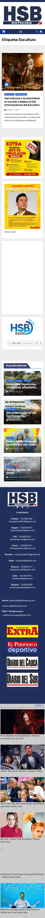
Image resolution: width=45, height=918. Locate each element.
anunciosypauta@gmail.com (23, 587)
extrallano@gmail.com (22, 578)
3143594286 (26, 519)
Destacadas (9, 94)
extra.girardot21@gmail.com (27, 554)
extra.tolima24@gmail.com (22, 530)
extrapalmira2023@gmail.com (22, 521)
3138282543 (26, 528)
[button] (37, 31)
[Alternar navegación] (21, 31)
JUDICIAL (19, 380)
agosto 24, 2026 (16, 392)
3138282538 (26, 585)
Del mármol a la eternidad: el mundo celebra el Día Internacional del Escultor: (22, 102)
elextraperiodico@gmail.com (23, 548)
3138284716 (26, 545)
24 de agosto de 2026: (18, 471)
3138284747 (26, 567)
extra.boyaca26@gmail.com (22, 570)
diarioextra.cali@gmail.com (22, 539)
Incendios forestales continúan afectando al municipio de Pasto (22, 387)
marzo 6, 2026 (13, 110)
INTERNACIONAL (21, 94)
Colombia (10, 380)
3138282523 (24, 537)
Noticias (27, 380)
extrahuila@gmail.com (26, 561)
